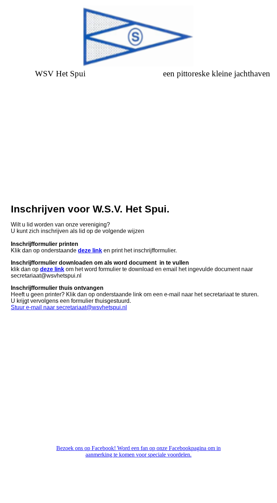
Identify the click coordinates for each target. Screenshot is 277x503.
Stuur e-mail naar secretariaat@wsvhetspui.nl (69, 307)
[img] (138, 36)
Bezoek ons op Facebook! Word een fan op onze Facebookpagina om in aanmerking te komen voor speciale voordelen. (138, 451)
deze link (90, 250)
